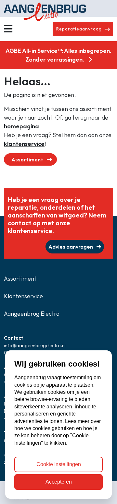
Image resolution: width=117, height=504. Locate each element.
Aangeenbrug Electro (31, 313)
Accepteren (59, 482)
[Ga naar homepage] (58, 8)
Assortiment (27, 159)
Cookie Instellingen (58, 464)
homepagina (21, 126)
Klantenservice (23, 296)
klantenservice (24, 143)
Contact (13, 338)
